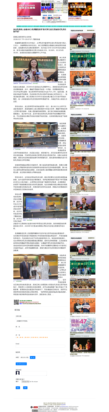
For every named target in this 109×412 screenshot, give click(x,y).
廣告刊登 (63, 403)
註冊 (60, 20)
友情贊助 (46, 404)
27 (56, 4)
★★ (21, 337)
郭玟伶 (39, 303)
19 (58, 9)
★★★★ (34, 337)
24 (56, 10)
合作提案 (54, 404)
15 (62, 7)
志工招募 (50, 404)
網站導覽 (50, 403)
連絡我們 (59, 404)
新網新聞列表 (91, 238)
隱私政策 (59, 403)
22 (62, 9)
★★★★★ (43, 337)
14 (61, 7)
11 (57, 7)
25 (57, 10)
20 (59, 9)
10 (56, 7)
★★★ (27, 337)
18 (57, 9)
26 (58, 10)
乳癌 (24, 303)
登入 (57, 20)
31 (61, 4)
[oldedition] (57, 17)
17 (56, 9)
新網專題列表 (91, 114)
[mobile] (53, 17)
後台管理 (63, 404)
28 (57, 4)
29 (58, 4)
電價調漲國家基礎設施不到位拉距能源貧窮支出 (81, 230)
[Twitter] (49, 17)
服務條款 (54, 403)
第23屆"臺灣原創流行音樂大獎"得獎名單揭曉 (80, 67)
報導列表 (90, 30)
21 (61, 9)
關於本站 (46, 403)
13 (59, 7)
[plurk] (46, 17)
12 (58, 7)
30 (59, 4)
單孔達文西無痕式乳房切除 (31, 303)
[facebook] (44, 17)
